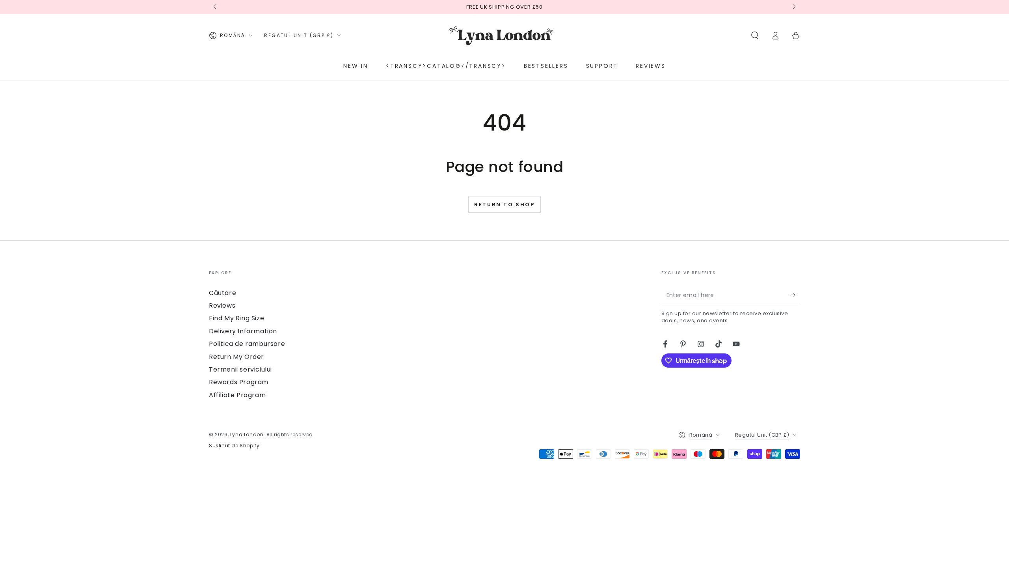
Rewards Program (238, 382)
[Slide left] (215, 7)
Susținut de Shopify (234, 446)
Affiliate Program (237, 395)
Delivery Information (243, 331)
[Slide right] (793, 7)
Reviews (222, 305)
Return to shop (504, 204)
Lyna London (247, 434)
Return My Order (236, 356)
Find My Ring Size (236, 318)
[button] (755, 35)
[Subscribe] (795, 295)
